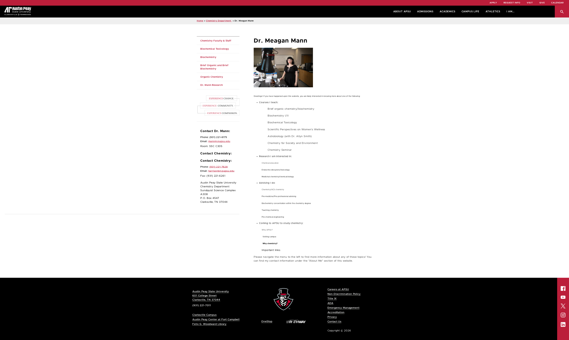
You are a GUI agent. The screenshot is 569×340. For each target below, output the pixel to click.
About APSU (402, 11)
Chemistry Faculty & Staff (215, 41)
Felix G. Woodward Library (209, 324)
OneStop (266, 321)
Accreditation (336, 312)
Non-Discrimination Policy (344, 294)
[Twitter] (563, 306)
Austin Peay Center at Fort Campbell (216, 319)
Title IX (332, 298)
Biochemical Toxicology (214, 49)
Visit (530, 3)
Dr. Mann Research (211, 85)
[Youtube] (563, 297)
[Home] (18, 11)
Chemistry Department (219, 21)
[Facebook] (563, 288)
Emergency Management (343, 308)
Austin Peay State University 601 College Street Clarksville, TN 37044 (210, 295)
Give (542, 3)
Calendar (557, 3)
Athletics (493, 11)
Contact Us (334, 321)
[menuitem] (401, 11)
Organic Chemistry (211, 77)
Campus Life (470, 11)
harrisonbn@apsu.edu (221, 171)
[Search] (561, 11)
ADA (330, 303)
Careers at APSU (338, 289)
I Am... (510, 11)
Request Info (512, 3)
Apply (493, 3)
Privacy (332, 317)
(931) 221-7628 (218, 167)
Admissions (425, 11)
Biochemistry (208, 57)
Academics (447, 11)
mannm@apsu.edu (219, 141)
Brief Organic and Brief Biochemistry (214, 67)
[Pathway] (296, 321)
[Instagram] (563, 315)
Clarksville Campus (204, 315)
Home (200, 21)
